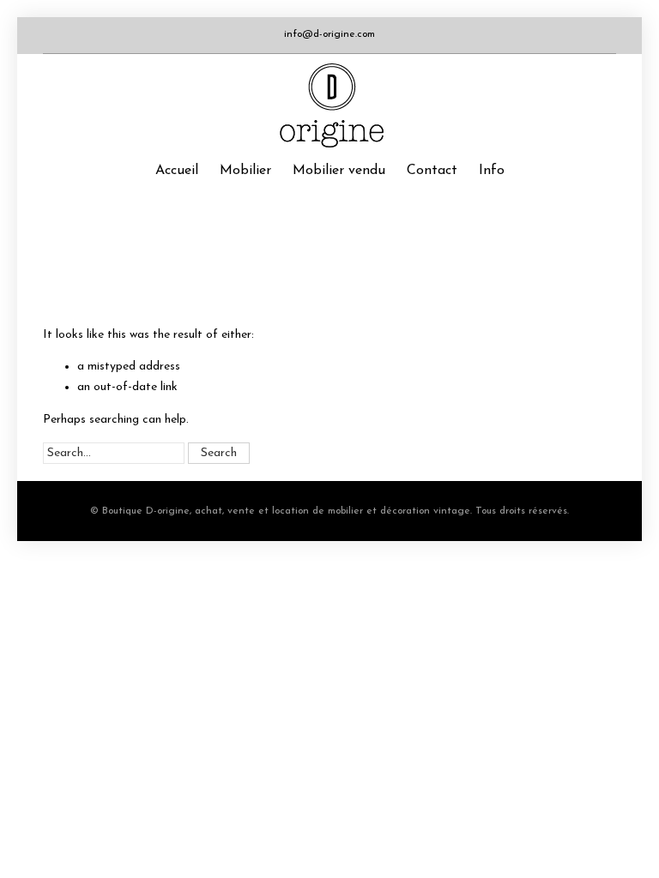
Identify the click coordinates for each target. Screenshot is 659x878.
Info (492, 170)
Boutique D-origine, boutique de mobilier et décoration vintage (329, 105)
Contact (432, 170)
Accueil (176, 170)
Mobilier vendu (339, 170)
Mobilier (245, 170)
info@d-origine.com (329, 34)
